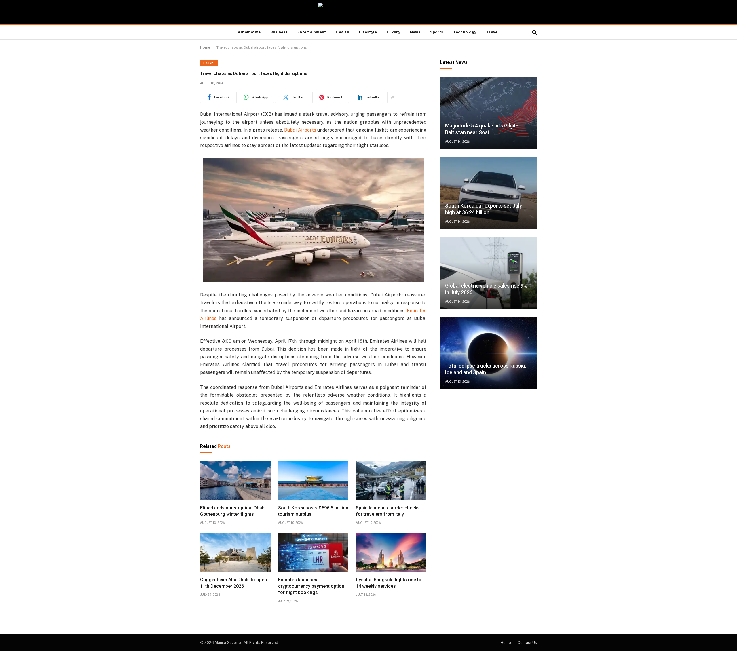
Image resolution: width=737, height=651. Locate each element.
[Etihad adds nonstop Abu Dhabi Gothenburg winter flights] (235, 480)
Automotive (249, 32)
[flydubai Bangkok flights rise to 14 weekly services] (391, 552)
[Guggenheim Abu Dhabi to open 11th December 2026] (235, 552)
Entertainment (311, 32)
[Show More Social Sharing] (392, 97)
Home (205, 47)
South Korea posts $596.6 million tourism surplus (313, 511)
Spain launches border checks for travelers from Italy (388, 511)
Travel (492, 32)
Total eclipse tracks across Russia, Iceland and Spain (485, 369)
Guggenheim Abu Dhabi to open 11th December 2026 (233, 583)
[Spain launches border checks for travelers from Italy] (391, 480)
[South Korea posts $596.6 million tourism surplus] (313, 480)
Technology (464, 32)
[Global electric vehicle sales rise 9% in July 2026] (488, 273)
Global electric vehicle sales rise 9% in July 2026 (486, 289)
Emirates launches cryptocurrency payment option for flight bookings (311, 586)
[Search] (534, 32)
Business (279, 32)
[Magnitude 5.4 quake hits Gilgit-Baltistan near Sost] (488, 113)
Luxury (393, 32)
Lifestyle (368, 32)
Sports (436, 32)
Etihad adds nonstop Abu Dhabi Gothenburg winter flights (233, 511)
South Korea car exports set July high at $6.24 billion (483, 209)
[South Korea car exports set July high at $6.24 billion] (488, 193)
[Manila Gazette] (368, 12)
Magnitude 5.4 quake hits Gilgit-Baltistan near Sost (481, 129)
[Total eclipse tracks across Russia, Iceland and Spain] (488, 353)
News (415, 32)
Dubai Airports (300, 130)
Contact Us (527, 642)
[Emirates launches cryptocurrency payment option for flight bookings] (313, 552)
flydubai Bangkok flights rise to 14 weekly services (388, 583)
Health (342, 32)
